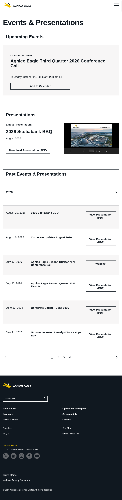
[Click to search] (45, 399)
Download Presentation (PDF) (29, 151)
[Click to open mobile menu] (116, 6)
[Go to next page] (116, 357)
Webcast (105, 264)
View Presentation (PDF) (102, 217)
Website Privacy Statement (16, 480)
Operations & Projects (74, 408)
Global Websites (70, 433)
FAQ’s (6, 433)
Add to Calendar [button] (40, 86)
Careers (66, 419)
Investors (8, 414)
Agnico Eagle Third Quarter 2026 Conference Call (57, 63)
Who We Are (9, 408)
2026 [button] (9, 192)
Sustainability (69, 414)
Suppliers (7, 428)
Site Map (66, 428)
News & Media (10, 419)
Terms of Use (10, 475)
